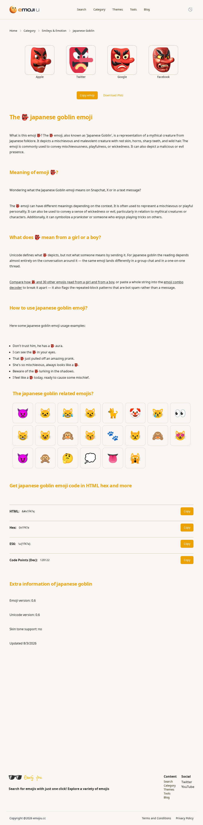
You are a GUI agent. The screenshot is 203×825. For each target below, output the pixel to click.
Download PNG (113, 95)
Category (29, 31)
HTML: (14, 511)
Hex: (13, 527)
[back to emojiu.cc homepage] (25, 9)
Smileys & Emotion (54, 31)
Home (13, 31)
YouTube (187, 787)
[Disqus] (101, 704)
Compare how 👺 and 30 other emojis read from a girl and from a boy (62, 282)
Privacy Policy (184, 818)
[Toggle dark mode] (190, 9)
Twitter (186, 782)
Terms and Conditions (156, 818)
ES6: (13, 544)
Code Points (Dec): (24, 560)
